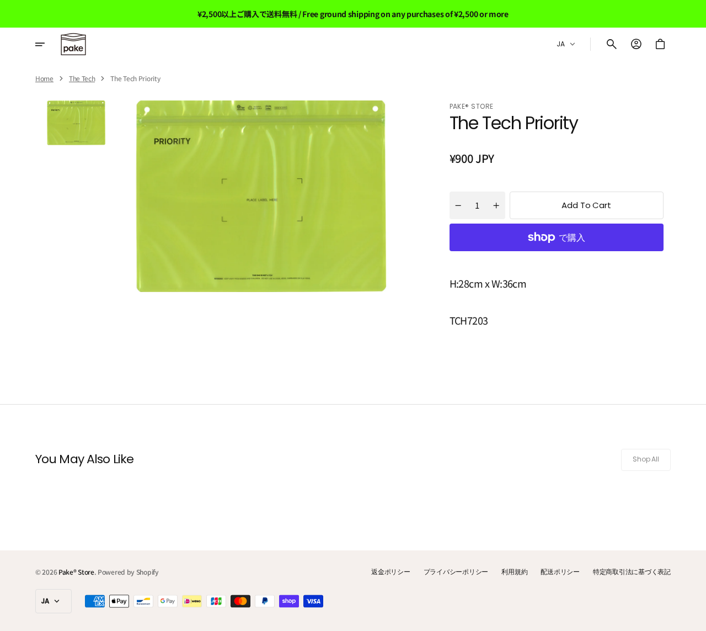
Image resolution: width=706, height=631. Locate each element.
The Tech (82, 78)
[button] (612, 44)
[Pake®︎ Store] (73, 44)
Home (44, 78)
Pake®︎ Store (76, 572)
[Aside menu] (47, 44)
